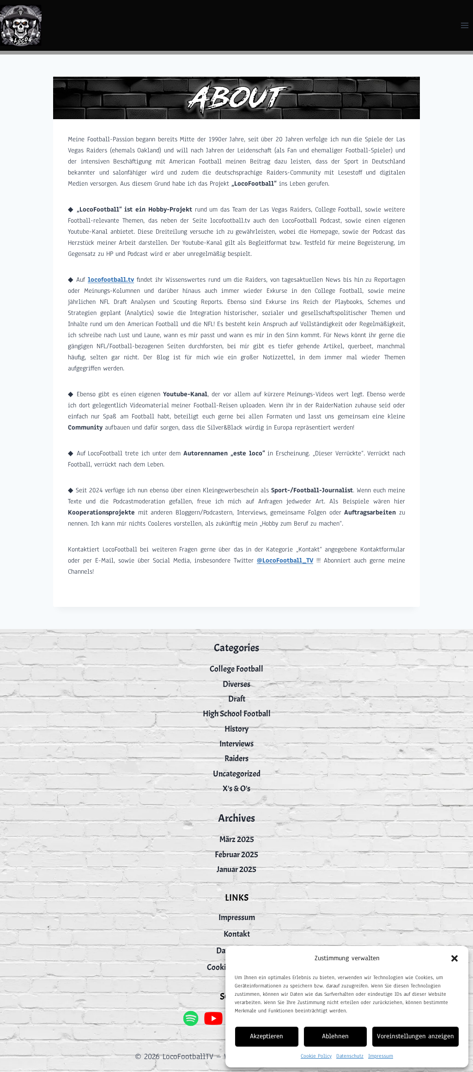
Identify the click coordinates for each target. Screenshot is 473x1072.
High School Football (237, 714)
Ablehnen (335, 1036)
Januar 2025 (236, 869)
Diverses (236, 684)
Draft (236, 699)
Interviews (236, 744)
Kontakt (237, 934)
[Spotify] (190, 1018)
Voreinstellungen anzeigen (415, 1036)
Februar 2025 (236, 854)
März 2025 (236, 839)
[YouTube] (214, 1018)
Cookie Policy (316, 1056)
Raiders (236, 758)
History (236, 729)
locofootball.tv (111, 279)
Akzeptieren (266, 1036)
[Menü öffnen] (464, 25)
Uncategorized (237, 774)
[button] (454, 958)
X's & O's (236, 788)
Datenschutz (350, 1056)
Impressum (380, 1056)
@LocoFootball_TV (285, 560)
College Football (236, 669)
